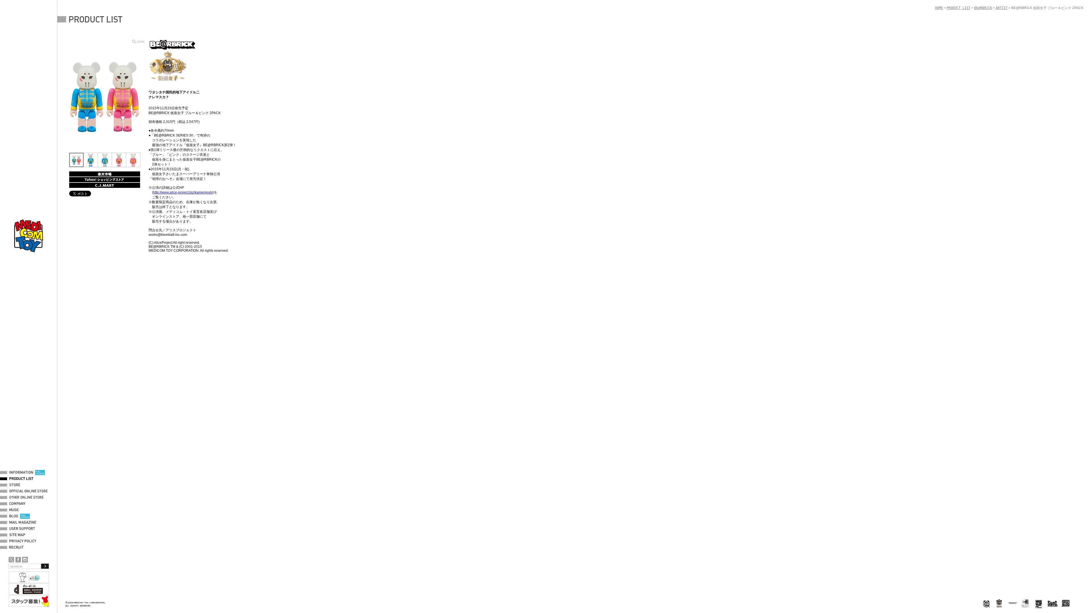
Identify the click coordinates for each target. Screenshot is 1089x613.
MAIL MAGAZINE (22, 522)
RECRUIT (17, 547)
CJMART (1025, 603)
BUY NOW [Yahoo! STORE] (104, 179)
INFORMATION (21, 472)
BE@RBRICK (983, 8)
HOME (939, 8)
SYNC (1052, 603)
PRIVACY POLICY (22, 541)
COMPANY (17, 503)
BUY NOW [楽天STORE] (104, 174)
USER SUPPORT (22, 528)
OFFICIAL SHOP (22, 485)
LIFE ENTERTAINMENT (1038, 603)
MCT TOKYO (1012, 603)
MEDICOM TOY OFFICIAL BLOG (1065, 603)
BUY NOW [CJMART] (104, 185)
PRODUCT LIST (21, 478)
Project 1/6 (999, 603)
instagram (25, 559)
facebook (18, 559)
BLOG (13, 516)
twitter (11, 559)
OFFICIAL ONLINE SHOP (29, 491)
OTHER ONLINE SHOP (27, 497)
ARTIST (1002, 8)
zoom (138, 41)
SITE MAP (17, 535)
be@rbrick (986, 603)
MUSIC (15, 510)
